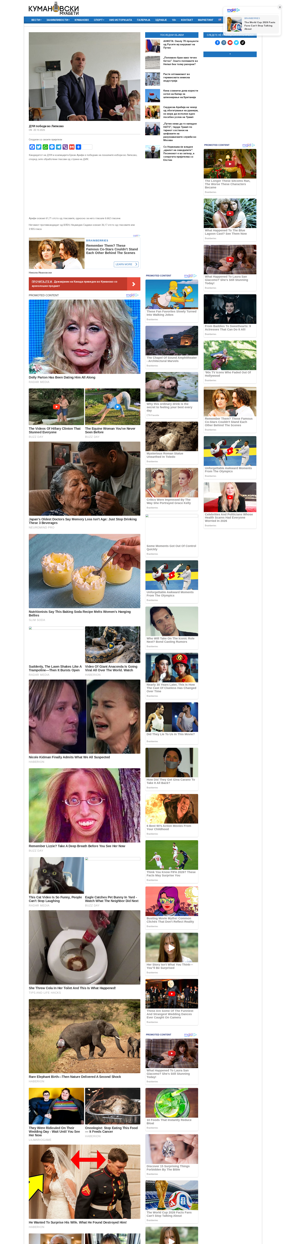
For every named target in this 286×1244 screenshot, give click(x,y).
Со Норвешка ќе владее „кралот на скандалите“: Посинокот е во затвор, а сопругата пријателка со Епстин (178, 153)
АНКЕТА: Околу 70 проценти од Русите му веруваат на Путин (180, 44)
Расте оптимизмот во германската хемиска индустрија (176, 77)
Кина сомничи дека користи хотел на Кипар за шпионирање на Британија (180, 94)
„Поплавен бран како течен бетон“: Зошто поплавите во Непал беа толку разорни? (180, 61)
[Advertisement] (230, 81)
